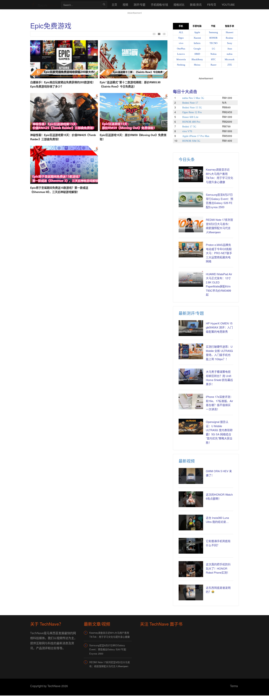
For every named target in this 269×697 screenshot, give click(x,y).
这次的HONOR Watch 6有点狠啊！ (219, 496)
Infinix (197, 43)
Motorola (181, 59)
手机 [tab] (181, 26)
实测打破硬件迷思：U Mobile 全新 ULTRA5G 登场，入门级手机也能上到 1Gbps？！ (219, 353)
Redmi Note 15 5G (192, 107)
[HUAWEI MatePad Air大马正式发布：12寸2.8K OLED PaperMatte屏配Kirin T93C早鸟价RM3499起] (191, 279)
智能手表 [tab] (229, 26)
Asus (229, 48)
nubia (229, 54)
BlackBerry (197, 59)
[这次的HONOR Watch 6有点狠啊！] (191, 499)
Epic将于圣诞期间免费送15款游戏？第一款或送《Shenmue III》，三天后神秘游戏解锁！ (59, 190)
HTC (213, 59)
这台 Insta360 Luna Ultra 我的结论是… (217, 520)
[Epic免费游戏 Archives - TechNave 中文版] (44, 4)
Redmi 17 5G (189, 126)
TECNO (213, 43)
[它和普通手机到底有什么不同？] (191, 546)
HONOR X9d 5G (191, 141)
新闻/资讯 (196, 4)
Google (197, 48)
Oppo (181, 37)
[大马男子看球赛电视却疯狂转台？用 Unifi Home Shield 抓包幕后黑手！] (191, 376)
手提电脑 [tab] (197, 26)
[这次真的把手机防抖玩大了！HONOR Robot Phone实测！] (191, 569)
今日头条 (187, 159)
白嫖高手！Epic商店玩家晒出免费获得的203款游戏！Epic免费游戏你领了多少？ (62, 84)
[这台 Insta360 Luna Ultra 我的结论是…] (191, 522)
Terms (234, 686)
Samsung (213, 32)
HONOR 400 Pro (191, 121)
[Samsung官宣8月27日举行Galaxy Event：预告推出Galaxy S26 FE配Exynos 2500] (191, 199)
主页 (114, 4)
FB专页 (211, 4)
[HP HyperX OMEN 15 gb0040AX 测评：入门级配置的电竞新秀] (191, 328)
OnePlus (181, 48)
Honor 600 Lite (190, 117)
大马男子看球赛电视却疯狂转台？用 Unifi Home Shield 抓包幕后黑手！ (219, 378)
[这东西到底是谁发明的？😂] (191, 592)
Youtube (228, 4)
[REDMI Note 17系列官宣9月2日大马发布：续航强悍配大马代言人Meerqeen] (191, 224)
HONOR (213, 37)
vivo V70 (187, 131)
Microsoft (229, 59)
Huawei (229, 32)
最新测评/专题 (191, 313)
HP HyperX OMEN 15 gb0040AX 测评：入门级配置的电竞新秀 (219, 327)
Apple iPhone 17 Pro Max (195, 136)
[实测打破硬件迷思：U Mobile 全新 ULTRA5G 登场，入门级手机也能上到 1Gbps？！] (191, 351)
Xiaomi (197, 37)
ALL (181, 32)
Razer (213, 64)
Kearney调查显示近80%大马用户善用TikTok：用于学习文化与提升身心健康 (219, 176)
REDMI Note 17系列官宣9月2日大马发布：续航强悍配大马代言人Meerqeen (219, 226)
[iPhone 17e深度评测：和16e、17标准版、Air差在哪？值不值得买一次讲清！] (191, 401)
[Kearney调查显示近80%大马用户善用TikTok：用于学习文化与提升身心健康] (191, 174)
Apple (197, 32)
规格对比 (178, 4)
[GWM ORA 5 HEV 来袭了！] (191, 476)
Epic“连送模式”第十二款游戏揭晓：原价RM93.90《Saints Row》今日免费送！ (130, 84)
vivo (181, 43)
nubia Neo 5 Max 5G (193, 98)
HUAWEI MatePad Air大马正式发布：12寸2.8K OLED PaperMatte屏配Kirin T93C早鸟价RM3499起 (219, 284)
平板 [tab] (213, 26)
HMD (197, 54)
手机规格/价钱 (159, 4)
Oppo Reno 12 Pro (192, 112)
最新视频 (187, 461)
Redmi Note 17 (190, 102)
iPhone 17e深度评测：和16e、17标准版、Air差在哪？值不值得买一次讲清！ (219, 403)
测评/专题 (139, 4)
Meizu (197, 64)
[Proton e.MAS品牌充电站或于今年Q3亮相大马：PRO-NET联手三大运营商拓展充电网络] (191, 249)
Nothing (181, 64)
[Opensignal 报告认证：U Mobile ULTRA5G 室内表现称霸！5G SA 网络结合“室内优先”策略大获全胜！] (191, 426)
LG (213, 48)
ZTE (229, 64)
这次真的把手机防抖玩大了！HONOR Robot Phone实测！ (218, 568)
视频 (125, 4)
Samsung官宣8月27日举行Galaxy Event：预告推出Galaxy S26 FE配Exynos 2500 (219, 201)
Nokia (213, 54)
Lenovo (181, 54)
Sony (229, 43)
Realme (229, 37)
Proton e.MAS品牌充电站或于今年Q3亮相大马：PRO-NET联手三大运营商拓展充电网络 (219, 253)
